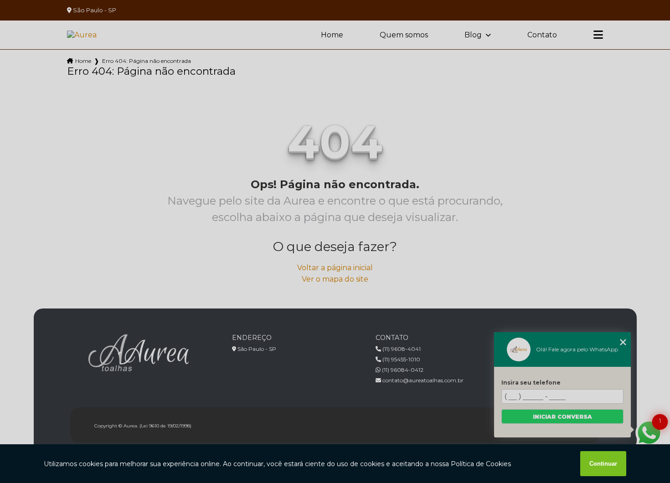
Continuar (603, 463)
